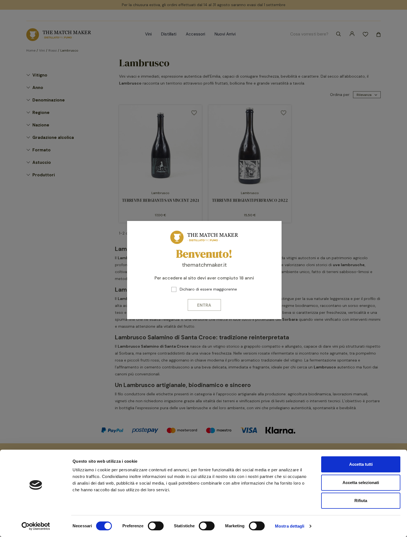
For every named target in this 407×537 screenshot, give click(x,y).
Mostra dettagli (290, 526)
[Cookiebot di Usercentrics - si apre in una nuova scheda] (36, 526)
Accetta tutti (361, 464)
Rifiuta (360, 500)
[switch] (156, 525)
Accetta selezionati (360, 482)
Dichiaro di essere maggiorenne (208, 289)
